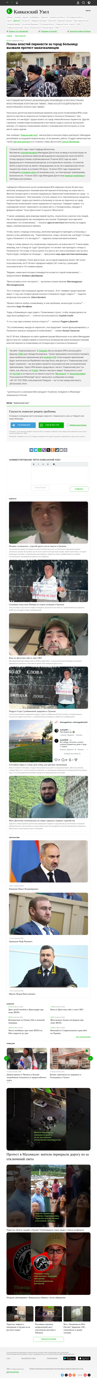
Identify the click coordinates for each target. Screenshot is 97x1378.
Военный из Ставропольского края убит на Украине (68, 1032)
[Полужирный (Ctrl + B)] (33, 464)
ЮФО (57, 28)
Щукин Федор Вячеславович (22, 993)
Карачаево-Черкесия (65, 21)
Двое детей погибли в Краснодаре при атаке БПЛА (26, 1011)
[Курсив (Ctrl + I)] (38, 464)
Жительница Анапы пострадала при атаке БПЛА (67, 1021)
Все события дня (83, 1037)
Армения (44, 17)
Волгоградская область (75, 17)
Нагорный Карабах (13, 24)
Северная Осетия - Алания (65, 24)
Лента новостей (20, 36)
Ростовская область (47, 24)
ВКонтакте (60, 373)
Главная (9, 36)
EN (12, 2)
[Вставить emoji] (53, 464)
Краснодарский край (81, 21)
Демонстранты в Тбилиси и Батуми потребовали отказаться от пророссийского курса (26, 1077)
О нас (8, 1358)
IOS (54, 357)
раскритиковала (29, 152)
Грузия (9, 21)
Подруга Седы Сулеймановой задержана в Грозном (32, 711)
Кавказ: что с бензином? (18, 31)
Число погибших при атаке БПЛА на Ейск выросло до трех (25, 1032)
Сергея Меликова (70, 141)
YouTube (16, 373)
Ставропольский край (14, 28)
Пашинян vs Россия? (49, 31)
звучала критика (21, 141)
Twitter (35, 370)
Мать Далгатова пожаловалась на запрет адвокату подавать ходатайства (42, 820)
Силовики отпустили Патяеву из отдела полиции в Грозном (36, 604)
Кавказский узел (29, 135)
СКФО (78, 24)
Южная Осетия (35, 28)
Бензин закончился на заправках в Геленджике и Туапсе (65, 1076)
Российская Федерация (30, 24)
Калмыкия (52, 21)
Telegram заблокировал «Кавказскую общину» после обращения (36, 1297)
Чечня (26, 28)
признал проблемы (74, 175)
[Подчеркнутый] (43, 464)
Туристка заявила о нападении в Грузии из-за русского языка (18, 1327)
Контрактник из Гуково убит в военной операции (26, 1021)
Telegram (42, 350)
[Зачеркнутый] (47, 464)
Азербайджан (34, 17)
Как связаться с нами (28, 1358)
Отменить (79, 489)
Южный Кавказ (48, 28)
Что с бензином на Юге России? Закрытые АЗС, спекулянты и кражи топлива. (75, 1328)
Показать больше (48, 1339)
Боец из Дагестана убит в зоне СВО (25, 657)
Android (47, 357)
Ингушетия (26, 21)
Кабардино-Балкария (39, 21)
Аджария (18, 17)
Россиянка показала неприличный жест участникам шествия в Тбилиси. (45, 1328)
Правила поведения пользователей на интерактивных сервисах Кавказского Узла (56, 1369)
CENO (21, 354)
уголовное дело (28, 172)
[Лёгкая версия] (17, 3)
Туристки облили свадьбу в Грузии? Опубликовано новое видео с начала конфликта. (45, 1229)
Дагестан (17, 21)
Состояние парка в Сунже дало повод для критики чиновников (38, 764)
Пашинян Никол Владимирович (23, 888)
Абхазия (10, 17)
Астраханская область (57, 17)
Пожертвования (52, 1358)
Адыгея (25, 17)
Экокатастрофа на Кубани (80, 31)
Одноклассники (77, 373)
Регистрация (40, 487)
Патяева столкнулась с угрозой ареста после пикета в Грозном (37, 546)
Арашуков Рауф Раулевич (20, 941)
